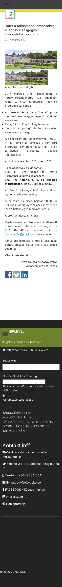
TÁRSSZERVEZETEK (16, 413)
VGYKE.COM (18, 571)
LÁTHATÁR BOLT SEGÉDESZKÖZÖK (27, 422)
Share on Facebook (8, 274)
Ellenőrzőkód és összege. (20, 376)
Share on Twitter (16, 274)
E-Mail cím (9, 360)
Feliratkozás (10, 399)
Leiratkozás (25, 399)
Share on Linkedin (24, 274)
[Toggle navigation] (7, 4)
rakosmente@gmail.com (20, 234)
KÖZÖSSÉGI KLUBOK (17, 417)
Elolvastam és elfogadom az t (28, 388)
